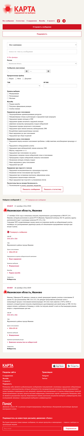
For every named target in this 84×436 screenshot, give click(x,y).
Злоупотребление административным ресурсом (25, 114)
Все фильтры (13, 57)
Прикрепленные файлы (15, 76)
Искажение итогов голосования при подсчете (24, 173)
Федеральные (14, 94)
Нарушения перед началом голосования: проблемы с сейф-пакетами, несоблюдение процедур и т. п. (43, 142)
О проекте (51, 21)
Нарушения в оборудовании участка (21, 146)
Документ (28, 79)
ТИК (8, 82)
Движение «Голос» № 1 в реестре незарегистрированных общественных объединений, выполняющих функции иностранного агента (40, 408)
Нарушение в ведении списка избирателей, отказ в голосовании (30, 155)
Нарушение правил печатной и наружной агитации (26, 121)
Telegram (45, 376)
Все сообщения (8, 21)
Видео (11, 79)
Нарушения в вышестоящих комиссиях (22, 177)
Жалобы (42, 21)
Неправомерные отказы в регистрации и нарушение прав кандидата (32, 117)
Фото (19, 79)
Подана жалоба (14, 104)
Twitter (44, 378)
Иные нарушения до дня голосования (22, 133)
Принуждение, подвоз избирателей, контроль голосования (29, 158)
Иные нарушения (15, 259)
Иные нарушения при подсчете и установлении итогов (27, 180)
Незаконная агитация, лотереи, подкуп (22, 160)
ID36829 (10, 206)
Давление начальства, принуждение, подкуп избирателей (28, 124)
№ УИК (46, 82)
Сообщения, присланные (16, 68)
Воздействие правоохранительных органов (23, 131)
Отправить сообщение (42, 27)
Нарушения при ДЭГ (16, 165)
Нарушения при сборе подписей (20, 136)
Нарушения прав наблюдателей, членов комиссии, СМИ (28, 148)
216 (16, 239)
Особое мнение (14, 109)
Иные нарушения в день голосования (22, 162)
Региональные (14, 96)
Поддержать (42, 34)
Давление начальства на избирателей (23, 342)
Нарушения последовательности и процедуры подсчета (28, 170)
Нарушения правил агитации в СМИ (21, 119)
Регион (9, 60)
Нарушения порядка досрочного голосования (25, 126)
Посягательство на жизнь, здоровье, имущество (25, 185)
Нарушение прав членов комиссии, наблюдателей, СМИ (28, 129)
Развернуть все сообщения (36, 200)
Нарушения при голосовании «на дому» (22, 153)
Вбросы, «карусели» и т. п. (18, 150)
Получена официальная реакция (20, 106)
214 (8, 239)
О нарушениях (32, 21)
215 (11, 239)
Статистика (20, 21)
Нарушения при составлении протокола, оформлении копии (29, 175)
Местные (12, 98)
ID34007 (10, 288)
